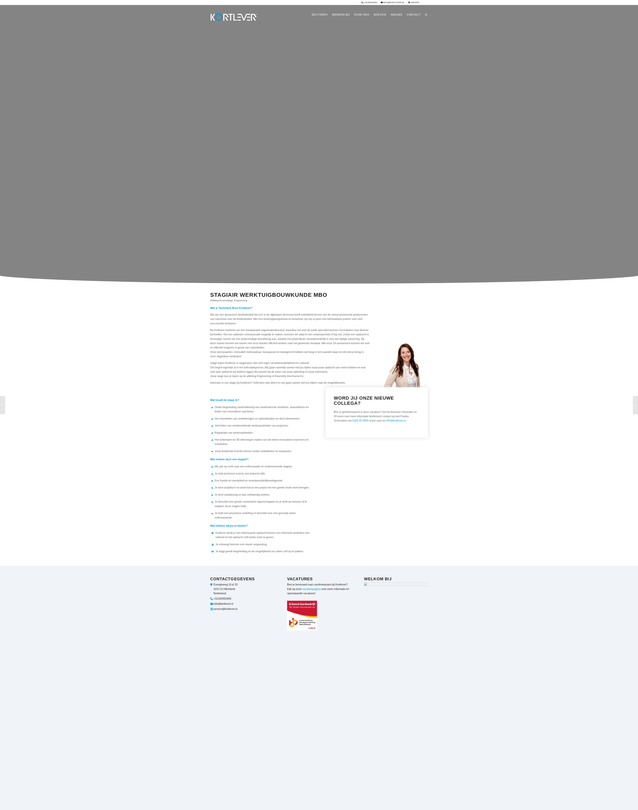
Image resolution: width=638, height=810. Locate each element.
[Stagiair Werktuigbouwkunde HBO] (2, 405)
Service (414, 2)
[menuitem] (369, 2)
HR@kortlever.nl (396, 420)
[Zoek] (425, 15)
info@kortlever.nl (393, 2)
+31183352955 (370, 2)
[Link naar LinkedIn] (425, 2)
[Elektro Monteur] (635, 405)
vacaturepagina (311, 589)
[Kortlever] (235, 15)
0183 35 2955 (360, 420)
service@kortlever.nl (225, 609)
